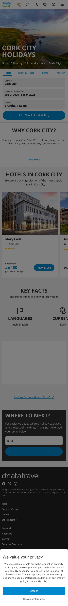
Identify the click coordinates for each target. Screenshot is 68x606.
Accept (34, 590)
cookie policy (41, 581)
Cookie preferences (34, 599)
